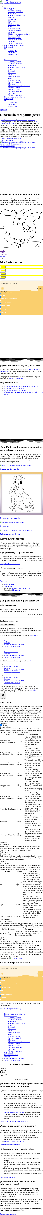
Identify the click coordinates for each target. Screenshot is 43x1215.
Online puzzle (8, 47)
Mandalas (11, 32)
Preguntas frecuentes (11, 641)
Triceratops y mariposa (10, 534)
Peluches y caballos (14, 36)
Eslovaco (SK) (13, 54)
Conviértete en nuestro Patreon (14, 1112)
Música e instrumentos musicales (19, 34)
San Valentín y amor (15, 40)
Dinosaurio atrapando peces (26, 120)
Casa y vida (12, 14)
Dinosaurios (12, 19)
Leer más (33, 690)
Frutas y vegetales (14, 25)
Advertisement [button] (5, 919)
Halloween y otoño (14, 28)
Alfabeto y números (14, 10)
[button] (21, 1068)
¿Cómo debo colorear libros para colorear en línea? (21, 386)
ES (5, 49)
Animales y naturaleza (15, 12)
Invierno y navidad (14, 30)
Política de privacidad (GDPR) (14, 644)
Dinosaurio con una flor (10, 518)
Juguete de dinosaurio (9, 469)
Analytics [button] (3, 861)
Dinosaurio (4, 526)
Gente (10, 27)
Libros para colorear (10, 8)
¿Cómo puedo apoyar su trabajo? (15, 390)
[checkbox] (10, 294)
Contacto (7, 643)
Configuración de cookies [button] (8, 692)
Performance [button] (4, 852)
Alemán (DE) (12, 51)
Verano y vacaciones (15, 43)
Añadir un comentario (16, 378)
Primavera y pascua (14, 38)
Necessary (6, 725)
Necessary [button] (3, 723)
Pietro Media (34, 635)
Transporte (11, 41)
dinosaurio (14, 588)
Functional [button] (3, 842)
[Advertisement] (21, 170)
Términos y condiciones (12, 646)
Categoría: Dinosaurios (8, 120)
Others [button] (2, 937)
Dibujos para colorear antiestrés (14, 45)
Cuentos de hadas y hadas (16, 15)
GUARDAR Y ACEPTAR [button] (9, 956)
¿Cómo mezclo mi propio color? (14, 388)
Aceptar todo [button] (21, 692)
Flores (10, 23)
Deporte (11, 17)
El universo (12, 21)
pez (20, 588)
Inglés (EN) (12, 52)
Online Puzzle (8, 1053)
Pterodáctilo (26, 588)
